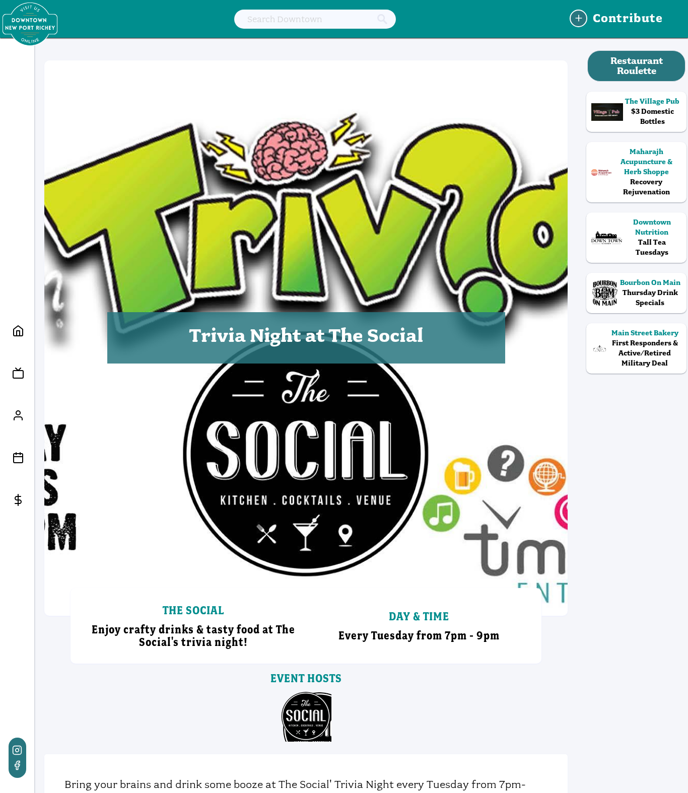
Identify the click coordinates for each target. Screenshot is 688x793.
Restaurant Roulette (636, 66)
